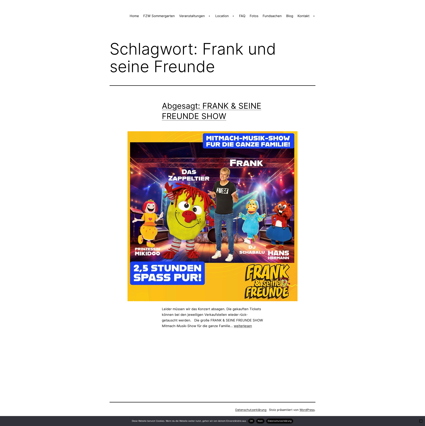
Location (222, 16)
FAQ (242, 16)
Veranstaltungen (192, 16)
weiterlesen (243, 326)
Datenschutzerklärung (250, 410)
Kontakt (303, 16)
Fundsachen (272, 16)
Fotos (254, 16)
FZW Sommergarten (159, 16)
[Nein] (421, 421)
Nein (260, 421)
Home (134, 16)
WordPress (307, 410)
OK (251, 421)
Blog (289, 16)
